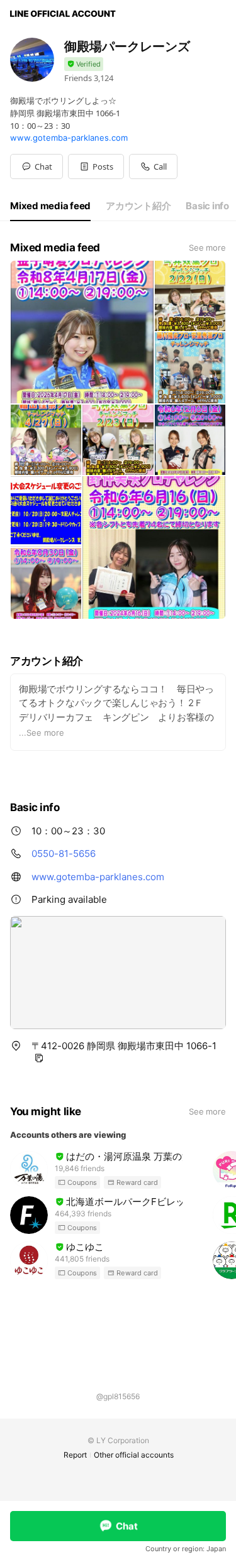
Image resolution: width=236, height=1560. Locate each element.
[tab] (50, 206)
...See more (41, 733)
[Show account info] (83, 64)
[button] (96, 166)
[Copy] (39, 1058)
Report (75, 1454)
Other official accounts (134, 1454)
